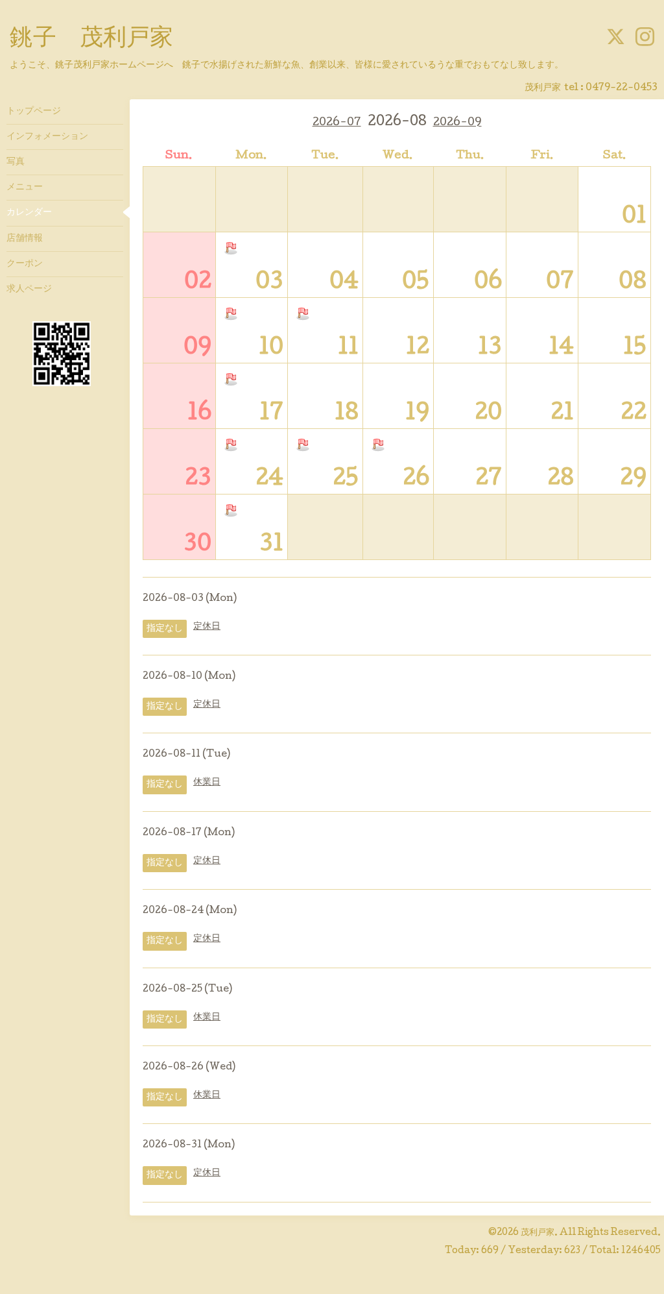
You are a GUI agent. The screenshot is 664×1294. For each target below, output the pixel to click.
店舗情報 (24, 239)
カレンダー (29, 213)
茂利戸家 (537, 1233)
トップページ (33, 111)
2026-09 (457, 122)
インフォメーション (47, 137)
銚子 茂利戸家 (91, 40)
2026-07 (337, 122)
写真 (15, 162)
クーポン (24, 264)
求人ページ (29, 289)
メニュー (24, 187)
